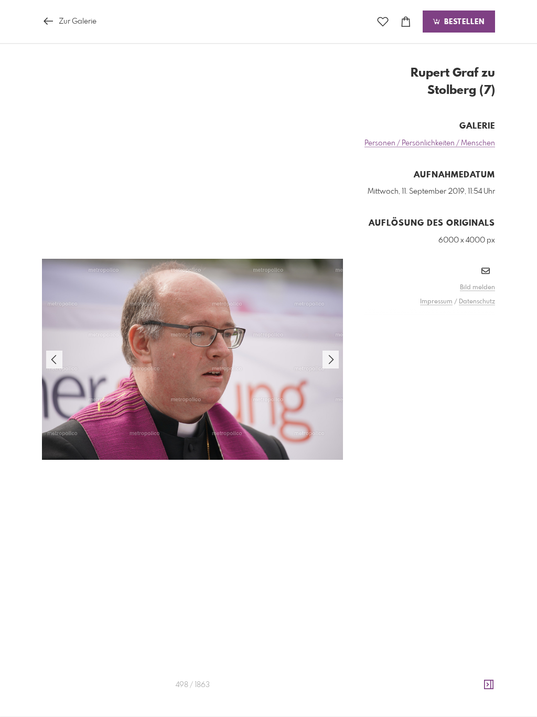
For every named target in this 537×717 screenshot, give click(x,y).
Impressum (436, 302)
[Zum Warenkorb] (406, 22)
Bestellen (463, 22)
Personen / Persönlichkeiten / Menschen (429, 143)
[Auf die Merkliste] (383, 22)
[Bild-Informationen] (488, 684)
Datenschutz (477, 302)
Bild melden (477, 287)
